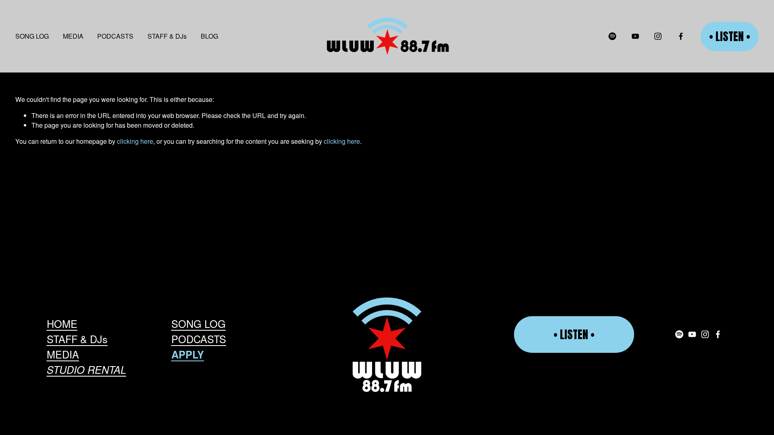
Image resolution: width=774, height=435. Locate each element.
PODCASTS (115, 36)
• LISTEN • (729, 36)
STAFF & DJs (167, 36)
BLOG (209, 36)
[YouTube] (635, 36)
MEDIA (73, 36)
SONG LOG (32, 36)
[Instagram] (657, 36)
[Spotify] (612, 36)
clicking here (135, 141)
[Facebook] (680, 36)
